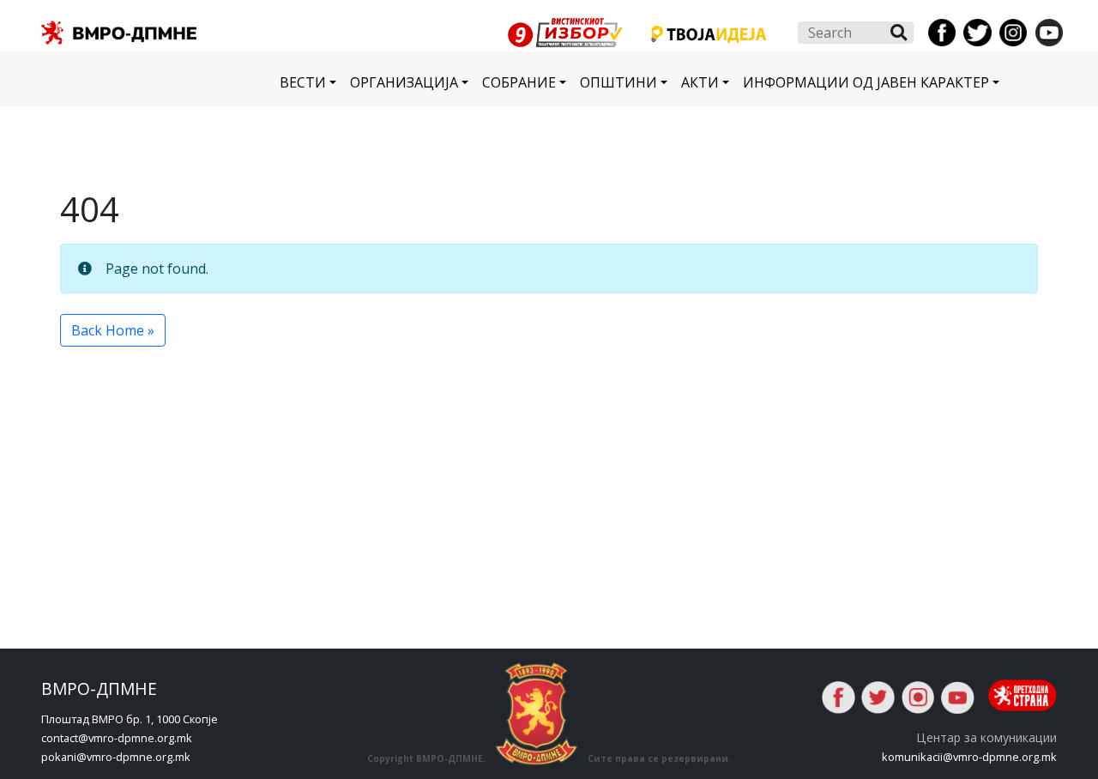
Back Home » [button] (112, 330)
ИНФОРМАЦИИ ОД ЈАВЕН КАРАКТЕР (866, 82)
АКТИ (700, 82)
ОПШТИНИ (618, 82)
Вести (303, 82)
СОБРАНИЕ (519, 82)
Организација (404, 82)
